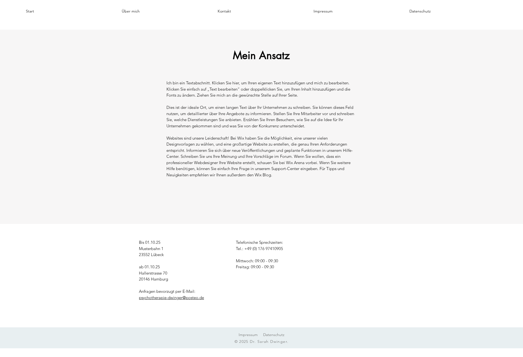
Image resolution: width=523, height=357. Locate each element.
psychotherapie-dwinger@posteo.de (171, 297)
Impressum (248, 334)
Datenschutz (273, 334)
